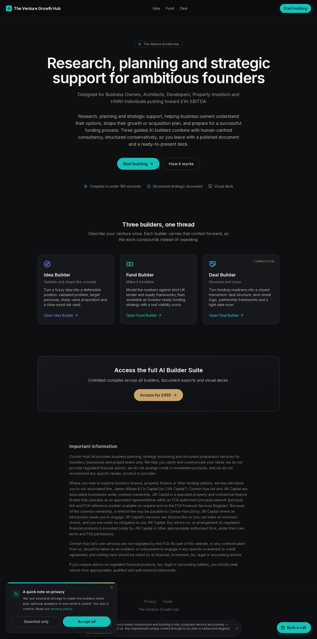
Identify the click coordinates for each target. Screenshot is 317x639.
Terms (167, 601)
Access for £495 (155, 395)
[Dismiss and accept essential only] (112, 587)
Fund (170, 8)
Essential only (36, 621)
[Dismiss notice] (236, 628)
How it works (181, 163)
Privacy (150, 601)
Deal (183, 8)
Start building (295, 8)
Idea (156, 8)
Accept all (87, 621)
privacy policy (61, 609)
